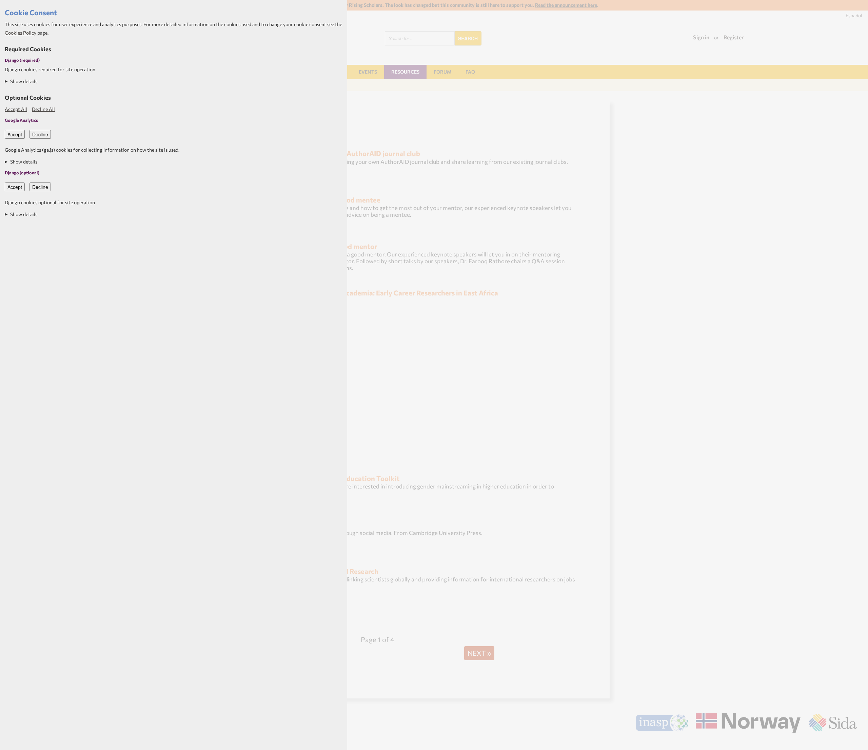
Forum (442, 72)
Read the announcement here (566, 5)
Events (368, 72)
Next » (479, 653)
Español (854, 15)
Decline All (43, 109)
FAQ (470, 72)
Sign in (701, 37)
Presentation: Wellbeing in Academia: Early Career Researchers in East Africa (377, 292)
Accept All (16, 109)
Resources (405, 72)
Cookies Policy (20, 33)
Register (734, 37)
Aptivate (851, 742)
